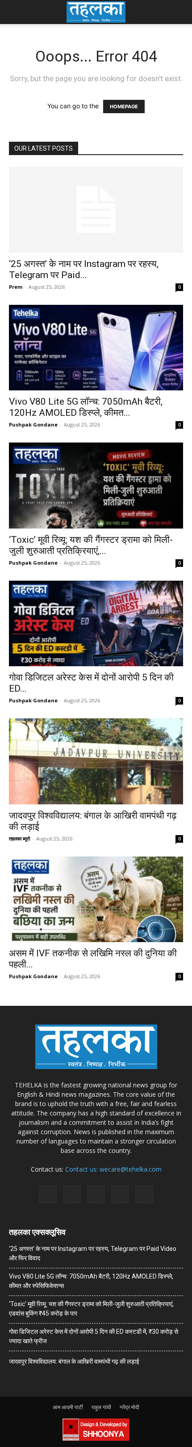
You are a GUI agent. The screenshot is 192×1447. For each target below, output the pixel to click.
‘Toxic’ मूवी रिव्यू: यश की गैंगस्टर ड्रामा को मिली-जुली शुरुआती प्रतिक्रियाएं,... (91, 545)
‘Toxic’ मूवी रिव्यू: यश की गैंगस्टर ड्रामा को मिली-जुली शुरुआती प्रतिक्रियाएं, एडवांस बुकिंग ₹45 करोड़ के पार (91, 1308)
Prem (15, 286)
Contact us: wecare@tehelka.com (113, 1169)
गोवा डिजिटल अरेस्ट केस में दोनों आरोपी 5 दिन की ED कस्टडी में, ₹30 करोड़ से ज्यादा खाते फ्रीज (93, 1336)
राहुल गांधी (101, 1407)
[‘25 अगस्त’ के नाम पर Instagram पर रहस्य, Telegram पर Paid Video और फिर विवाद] (96, 210)
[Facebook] (48, 1194)
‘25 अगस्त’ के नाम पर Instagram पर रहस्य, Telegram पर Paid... (84, 269)
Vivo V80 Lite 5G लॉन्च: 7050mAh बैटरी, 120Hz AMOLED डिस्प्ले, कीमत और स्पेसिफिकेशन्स (91, 1281)
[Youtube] (144, 1194)
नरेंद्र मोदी (129, 1407)
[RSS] (96, 1194)
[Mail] (72, 1194)
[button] (15, 12)
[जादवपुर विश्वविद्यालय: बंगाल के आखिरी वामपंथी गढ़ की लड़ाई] (96, 761)
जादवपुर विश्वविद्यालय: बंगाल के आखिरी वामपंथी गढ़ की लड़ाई (74, 1361)
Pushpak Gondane (33, 424)
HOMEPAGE (124, 106)
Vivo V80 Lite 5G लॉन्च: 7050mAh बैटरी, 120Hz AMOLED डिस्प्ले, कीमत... (86, 407)
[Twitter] (120, 1194)
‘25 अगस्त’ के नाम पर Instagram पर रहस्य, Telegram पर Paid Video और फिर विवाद (92, 1253)
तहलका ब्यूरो (19, 838)
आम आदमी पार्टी (68, 1407)
